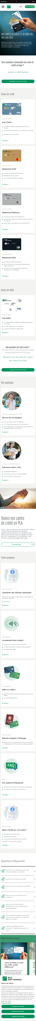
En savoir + (5, 140)
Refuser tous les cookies (18, 1011)
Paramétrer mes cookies (18, 1006)
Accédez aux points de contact (18, 369)
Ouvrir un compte (30, 7)
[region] (18, 997)
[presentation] (3, 951)
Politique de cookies (6, 1003)
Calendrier (7, 601)
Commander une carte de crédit (18, 81)
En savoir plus (16, 544)
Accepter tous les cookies (18, 1016)
